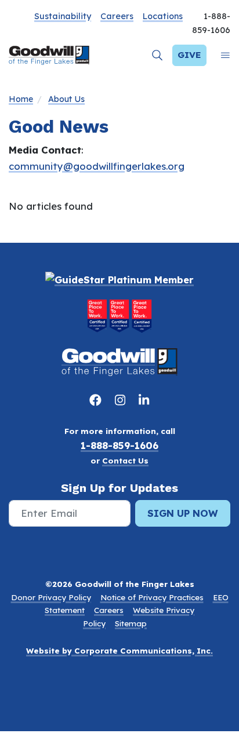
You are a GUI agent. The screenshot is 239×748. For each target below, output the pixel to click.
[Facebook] (97, 399)
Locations (163, 16)
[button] (157, 55)
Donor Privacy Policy (51, 597)
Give (189, 54)
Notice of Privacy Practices (152, 597)
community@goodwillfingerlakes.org (96, 166)
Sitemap (131, 623)
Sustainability (62, 16)
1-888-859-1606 (119, 445)
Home (21, 99)
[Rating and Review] (119, 315)
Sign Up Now (182, 513)
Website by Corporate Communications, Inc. (119, 650)
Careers (116, 16)
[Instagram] (122, 399)
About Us (66, 99)
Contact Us (125, 460)
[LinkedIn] (144, 399)
